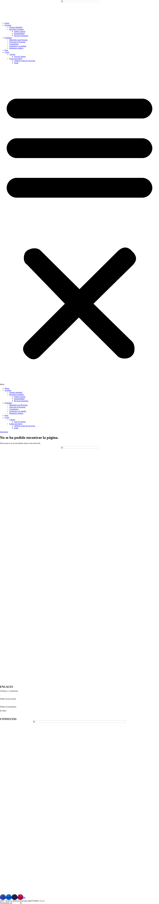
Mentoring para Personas (18, 40)
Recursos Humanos (21, 36)
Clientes (12, 54)
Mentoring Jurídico (16, 48)
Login (7, 52)
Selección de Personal (17, 42)
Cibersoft (16, 903)
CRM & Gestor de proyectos (24, 61)
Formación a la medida (17, 46)
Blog (6, 50)
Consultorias (14, 44)
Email (16, 63)
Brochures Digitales (16, 29)
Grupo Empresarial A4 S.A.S (33, 903)
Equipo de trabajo (15, 59)
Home (7, 23)
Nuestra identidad (15, 27)
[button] (79, 225)
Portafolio (8, 38)
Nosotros (8, 25)
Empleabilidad (19, 34)
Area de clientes (20, 56)
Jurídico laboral (19, 31)
